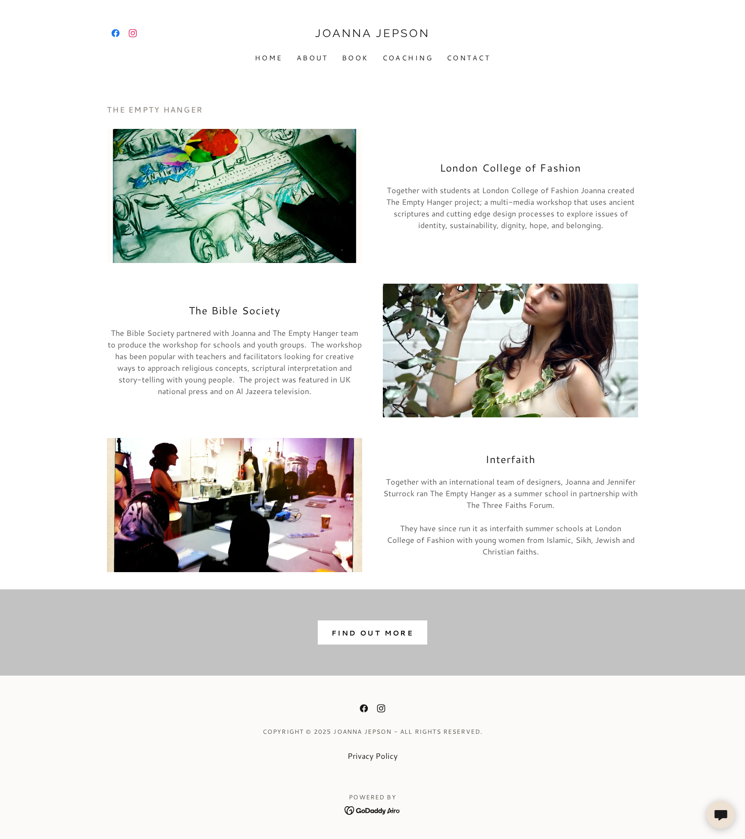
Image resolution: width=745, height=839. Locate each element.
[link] (115, 33)
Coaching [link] (407, 58)
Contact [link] (468, 58)
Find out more (373, 633)
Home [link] (269, 58)
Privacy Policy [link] (372, 755)
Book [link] (355, 58)
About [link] (312, 58)
